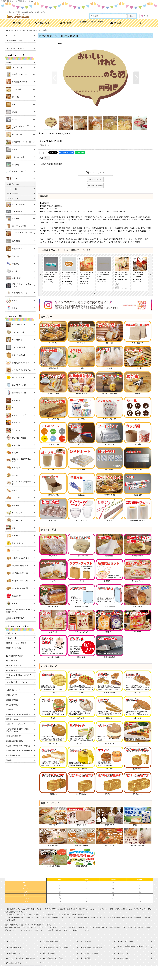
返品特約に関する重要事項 (51, 164)
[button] (140, 23)
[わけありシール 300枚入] (95, 78)
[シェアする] (43, 152)
